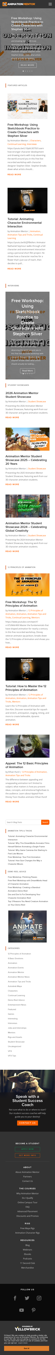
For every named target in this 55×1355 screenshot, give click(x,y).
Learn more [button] (23, 1343)
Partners (27, 1176)
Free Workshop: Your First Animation (24, 857)
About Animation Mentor (27, 1172)
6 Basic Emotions (15, 958)
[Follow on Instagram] (39, 1298)
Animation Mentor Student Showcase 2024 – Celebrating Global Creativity (26, 527)
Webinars (27, 1249)
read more (14, 174)
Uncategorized (14, 1046)
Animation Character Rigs (27, 1232)
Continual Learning (17, 144)
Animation (35, 231)
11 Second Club (27, 1263)
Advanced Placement (27, 1211)
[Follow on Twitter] (27, 1298)
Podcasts (27, 1258)
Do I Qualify (27, 1198)
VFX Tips (12, 1056)
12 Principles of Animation (34, 771)
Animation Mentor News (19, 977)
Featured (12, 1009)
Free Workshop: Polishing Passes (22, 877)
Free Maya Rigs (27, 1228)
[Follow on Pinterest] (33, 1310)
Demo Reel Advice (16, 1000)
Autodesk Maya (15, 986)
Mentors (35, 617)
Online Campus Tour (27, 1202)
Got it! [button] (26, 1348)
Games (11, 1014)
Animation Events (16, 968)
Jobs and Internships (17, 1028)
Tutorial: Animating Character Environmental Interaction (25, 222)
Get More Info (27, 1155)
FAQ (27, 1207)
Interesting (13, 1018)
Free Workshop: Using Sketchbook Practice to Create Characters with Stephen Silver (27, 317)
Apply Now (27, 1149)
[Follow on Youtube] (21, 1310)
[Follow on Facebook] (14, 1298)
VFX (10, 1051)
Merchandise (27, 1267)
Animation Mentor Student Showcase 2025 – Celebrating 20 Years (26, 460)
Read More (27, 65)
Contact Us (27, 1123)
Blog (27, 1245)
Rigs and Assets (15, 1037)
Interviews (32, 144)
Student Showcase (37, 401)
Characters (35, 140)
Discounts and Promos (27, 1216)
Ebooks (27, 1254)
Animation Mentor (19, 140)
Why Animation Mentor (27, 1193)
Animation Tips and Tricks (20, 234)
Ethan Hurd (13, 771)
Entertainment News (17, 1005)
